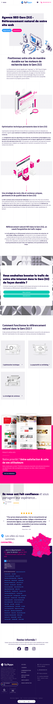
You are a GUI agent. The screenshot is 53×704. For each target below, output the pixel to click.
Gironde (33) (13, 582)
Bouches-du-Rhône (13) (10, 580)
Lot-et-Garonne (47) (9, 606)
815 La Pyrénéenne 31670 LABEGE (43, 663)
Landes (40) (20, 578)
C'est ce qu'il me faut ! (9, 368)
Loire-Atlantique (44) (9, 604)
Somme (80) (13, 614)
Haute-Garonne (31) (20, 569)
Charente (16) (22, 589)
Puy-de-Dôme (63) (21, 610)
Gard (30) (7, 582)
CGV (21, 695)
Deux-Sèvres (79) (8, 593)
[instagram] (34, 646)
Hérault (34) (14, 578)
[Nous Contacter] (37, 2)
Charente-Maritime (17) (10, 591)
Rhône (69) (19, 612)
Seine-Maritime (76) (18, 584)
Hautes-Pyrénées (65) (19, 597)
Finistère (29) (14, 595)
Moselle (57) (7, 610)
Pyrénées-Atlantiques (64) (10, 576)
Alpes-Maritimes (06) (9, 586)
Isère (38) (7, 601)
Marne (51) (7, 608)
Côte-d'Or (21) (19, 580)
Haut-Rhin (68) (21, 595)
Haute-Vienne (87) (9, 597)
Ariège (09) (20, 576)
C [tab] (7, 558)
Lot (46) (23, 604)
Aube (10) (17, 586)
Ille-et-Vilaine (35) (9, 599)
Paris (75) (13, 610)
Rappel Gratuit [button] (6, 30)
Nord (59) (19, 582)
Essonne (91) (7, 571)
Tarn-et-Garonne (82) (9, 573)
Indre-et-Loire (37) (18, 599)
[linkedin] (26, 646)
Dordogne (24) (17, 593)
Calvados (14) (15, 589)
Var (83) (19, 614)
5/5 (6, 503)
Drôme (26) (7, 595)
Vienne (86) (21, 617)
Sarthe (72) (7, 614)
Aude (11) (18, 573)
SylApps (41, 695)
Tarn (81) (14, 571)
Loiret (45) (17, 604)
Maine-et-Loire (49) (19, 606)
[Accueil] (26, 2)
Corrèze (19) (19, 591)
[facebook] (19, 646)
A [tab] (5, 558)
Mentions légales (14, 695)
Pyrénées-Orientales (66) (10, 612)
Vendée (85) (14, 617)
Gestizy (35, 695)
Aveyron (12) (7, 578)
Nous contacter (26, 292)
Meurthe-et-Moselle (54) (16, 608)
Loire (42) (17, 601)
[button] (20, 701)
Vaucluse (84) (7, 617)
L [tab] (9, 558)
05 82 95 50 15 (17, 30)
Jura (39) (12, 601)
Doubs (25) (23, 593)
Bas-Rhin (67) (8, 589)
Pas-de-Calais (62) (9, 584)
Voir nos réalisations (9, 473)
